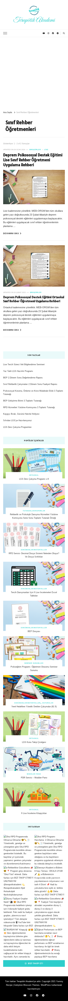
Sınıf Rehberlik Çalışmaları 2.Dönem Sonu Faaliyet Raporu (30, 384)
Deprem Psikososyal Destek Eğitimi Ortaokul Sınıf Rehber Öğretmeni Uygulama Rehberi (33, 299)
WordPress (46, 985)
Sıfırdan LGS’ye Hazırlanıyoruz (17, 420)
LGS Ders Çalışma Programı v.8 (34, 479)
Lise (46, 149)
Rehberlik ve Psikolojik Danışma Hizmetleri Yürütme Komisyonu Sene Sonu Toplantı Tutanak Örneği (34, 516)
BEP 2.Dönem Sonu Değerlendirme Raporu (23, 377)
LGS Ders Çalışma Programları (17, 427)
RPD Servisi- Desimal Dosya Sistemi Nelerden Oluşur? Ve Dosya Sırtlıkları (34, 555)
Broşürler (35, 149)
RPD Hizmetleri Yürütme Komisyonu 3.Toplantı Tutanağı (29, 407)
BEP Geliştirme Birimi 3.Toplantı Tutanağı (22, 401)
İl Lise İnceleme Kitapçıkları (34, 813)
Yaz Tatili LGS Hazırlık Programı (18, 371)
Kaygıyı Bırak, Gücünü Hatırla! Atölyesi (21, 414)
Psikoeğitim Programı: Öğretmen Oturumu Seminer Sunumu (34, 668)
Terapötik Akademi (34, 20)
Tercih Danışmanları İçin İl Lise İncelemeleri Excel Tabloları (34, 594)
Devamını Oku (11, 233)
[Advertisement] (34, 73)
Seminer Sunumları (33, 663)
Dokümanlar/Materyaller (34, 550)
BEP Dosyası (34, 631)
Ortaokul (34, 475)
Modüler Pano (34, 774)
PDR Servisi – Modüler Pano (34, 777)
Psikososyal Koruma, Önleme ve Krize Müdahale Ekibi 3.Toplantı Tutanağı (33, 392)
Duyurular (47, 703)
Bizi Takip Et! (35, 963)
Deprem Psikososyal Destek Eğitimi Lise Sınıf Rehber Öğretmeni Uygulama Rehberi (32, 159)
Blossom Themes (31, 985)
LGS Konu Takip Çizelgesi (34, 742)
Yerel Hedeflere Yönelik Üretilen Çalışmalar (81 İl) (34, 706)
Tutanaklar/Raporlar (34, 511)
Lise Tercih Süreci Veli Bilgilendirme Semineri (24, 364)
